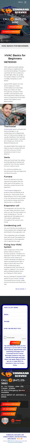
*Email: (6, 314)
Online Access (11, 441)
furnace (9, 190)
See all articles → (21, 289)
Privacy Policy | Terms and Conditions (15, 442)
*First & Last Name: (11, 307)
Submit (14, 342)
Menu (21, 2)
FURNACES (10, 435)
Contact (21, 278)
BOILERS (17, 435)
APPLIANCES (12, 439)
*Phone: (7, 321)
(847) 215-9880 (19, 21)
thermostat (8, 129)
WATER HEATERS (20, 437)
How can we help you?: (12, 328)
